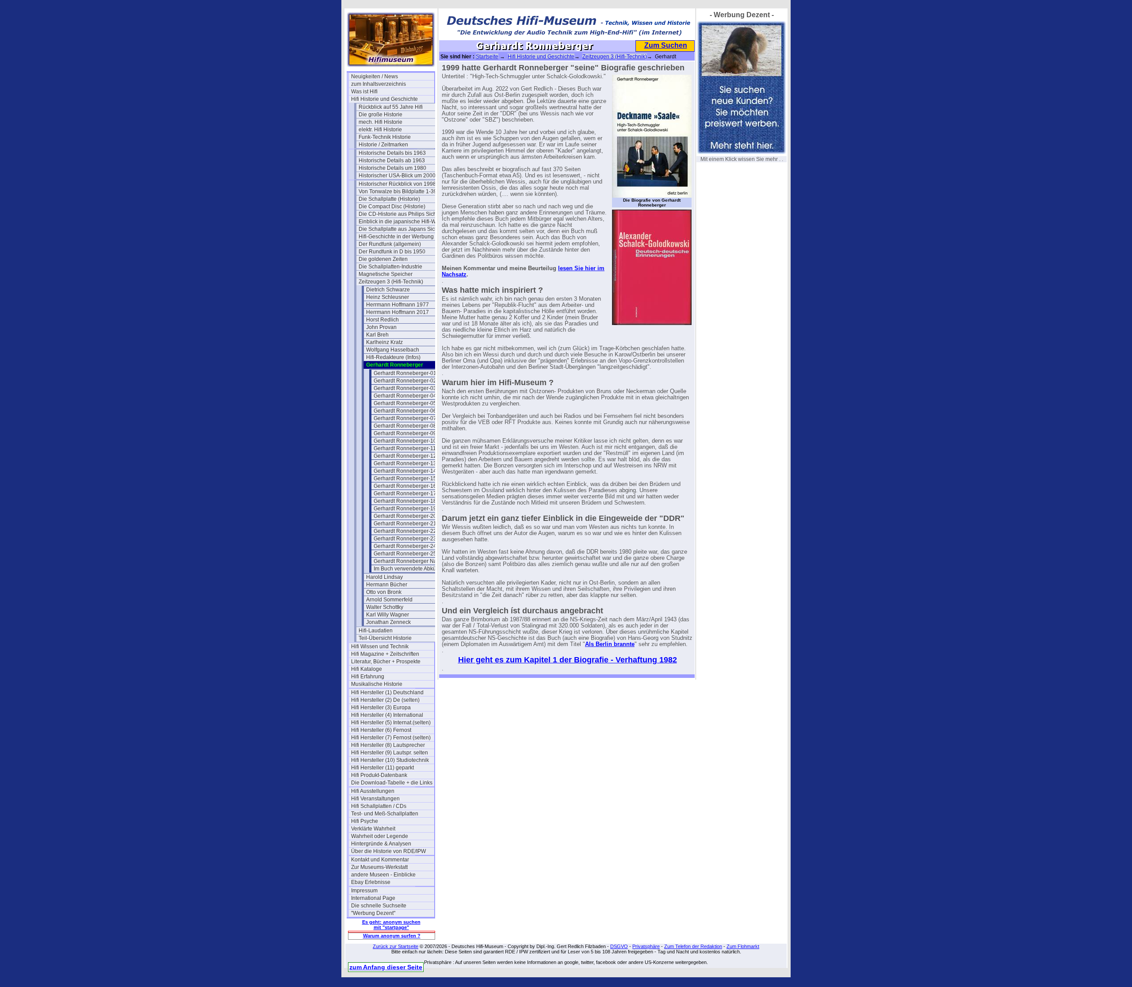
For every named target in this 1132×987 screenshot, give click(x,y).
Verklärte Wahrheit (373, 829)
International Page (373, 898)
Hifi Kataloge (366, 669)
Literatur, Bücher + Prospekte (386, 661)
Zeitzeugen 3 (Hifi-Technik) (391, 282)
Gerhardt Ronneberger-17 (405, 493)
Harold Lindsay (384, 577)
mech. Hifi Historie (380, 122)
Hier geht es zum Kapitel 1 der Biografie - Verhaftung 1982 (567, 659)
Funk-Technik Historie (385, 137)
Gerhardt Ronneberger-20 (405, 516)
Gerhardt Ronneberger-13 (405, 463)
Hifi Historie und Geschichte (384, 99)
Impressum (364, 891)
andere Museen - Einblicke (383, 875)
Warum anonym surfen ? (392, 935)
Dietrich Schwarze (388, 290)
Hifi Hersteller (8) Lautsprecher (388, 745)
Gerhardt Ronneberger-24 (405, 546)
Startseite (487, 57)
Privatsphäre (646, 946)
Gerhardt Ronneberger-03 (405, 388)
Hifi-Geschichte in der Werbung (396, 236)
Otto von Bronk (384, 592)
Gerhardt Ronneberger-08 (405, 426)
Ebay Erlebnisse (370, 882)
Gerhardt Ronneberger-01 (405, 373)
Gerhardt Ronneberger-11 (405, 448)
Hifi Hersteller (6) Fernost (381, 730)
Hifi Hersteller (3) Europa (381, 707)
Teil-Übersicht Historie (385, 638)
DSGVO (619, 946)
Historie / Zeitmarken (383, 145)
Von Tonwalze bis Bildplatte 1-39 (398, 191)
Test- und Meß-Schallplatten (384, 814)
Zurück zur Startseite (395, 946)
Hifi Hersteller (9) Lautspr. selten (389, 753)
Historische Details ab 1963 (392, 160)
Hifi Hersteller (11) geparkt (382, 768)
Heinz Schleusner (387, 297)
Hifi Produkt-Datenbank (379, 775)
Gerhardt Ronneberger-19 (405, 508)
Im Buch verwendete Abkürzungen (415, 569)
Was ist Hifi (364, 91)
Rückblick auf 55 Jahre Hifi (391, 107)
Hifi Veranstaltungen (375, 799)
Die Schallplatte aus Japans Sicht (399, 229)
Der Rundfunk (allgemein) (390, 244)
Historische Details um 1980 (392, 168)
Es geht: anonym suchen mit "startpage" (391, 924)
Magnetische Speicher (386, 274)
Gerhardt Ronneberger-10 (405, 441)
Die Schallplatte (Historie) (389, 199)
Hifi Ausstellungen (372, 791)
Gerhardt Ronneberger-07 (405, 418)
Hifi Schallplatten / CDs (378, 806)
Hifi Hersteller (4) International (387, 715)
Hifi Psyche (364, 821)
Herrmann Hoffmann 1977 (397, 305)
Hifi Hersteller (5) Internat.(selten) (391, 722)
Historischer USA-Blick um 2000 (397, 175)
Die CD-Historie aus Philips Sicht (398, 214)
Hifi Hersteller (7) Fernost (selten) (391, 738)
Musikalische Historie (376, 684)
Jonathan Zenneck (388, 622)
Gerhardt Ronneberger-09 (405, 433)
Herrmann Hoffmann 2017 (397, 312)
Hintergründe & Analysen (381, 844)
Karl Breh (377, 335)
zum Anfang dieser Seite (385, 967)
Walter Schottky (384, 607)
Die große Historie (380, 114)
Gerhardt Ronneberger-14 (405, 471)
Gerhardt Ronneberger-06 (405, 411)
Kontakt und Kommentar (380, 860)
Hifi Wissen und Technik (380, 646)
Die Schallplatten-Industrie (390, 267)
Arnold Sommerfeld (389, 600)
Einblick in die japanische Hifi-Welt (400, 221)
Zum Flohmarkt (743, 946)
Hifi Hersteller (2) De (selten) (385, 700)
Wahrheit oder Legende (379, 836)
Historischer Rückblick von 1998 (397, 184)
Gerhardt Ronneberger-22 (405, 531)
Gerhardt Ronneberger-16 (405, 486)
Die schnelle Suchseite (378, 906)
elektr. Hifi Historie (380, 129)
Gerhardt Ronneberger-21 (405, 523)
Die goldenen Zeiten (383, 259)
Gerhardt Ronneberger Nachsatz (413, 561)
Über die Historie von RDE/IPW (388, 851)
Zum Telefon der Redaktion (693, 946)
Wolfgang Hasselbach (392, 350)
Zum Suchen (665, 45)
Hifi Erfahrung (367, 676)
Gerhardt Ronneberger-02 (405, 381)
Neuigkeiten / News (374, 76)
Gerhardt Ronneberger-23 (405, 539)
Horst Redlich (382, 320)
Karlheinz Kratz (384, 342)
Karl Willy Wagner (387, 615)
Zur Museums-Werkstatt (379, 867)
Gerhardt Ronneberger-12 (405, 456)
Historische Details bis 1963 (392, 153)
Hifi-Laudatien (376, 630)
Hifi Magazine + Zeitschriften (385, 654)
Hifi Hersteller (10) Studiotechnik (390, 760)
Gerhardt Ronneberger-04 (405, 396)
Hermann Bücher (386, 584)
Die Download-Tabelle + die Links (391, 783)
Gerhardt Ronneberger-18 (405, 501)
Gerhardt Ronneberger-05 (405, 403)
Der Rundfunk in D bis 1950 (392, 252)
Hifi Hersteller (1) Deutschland (387, 692)
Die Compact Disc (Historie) (392, 206)
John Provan (381, 327)
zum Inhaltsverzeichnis (378, 84)
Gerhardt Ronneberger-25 (405, 554)
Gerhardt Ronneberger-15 (405, 478)
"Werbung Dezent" (373, 913)
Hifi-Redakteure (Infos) (393, 357)
